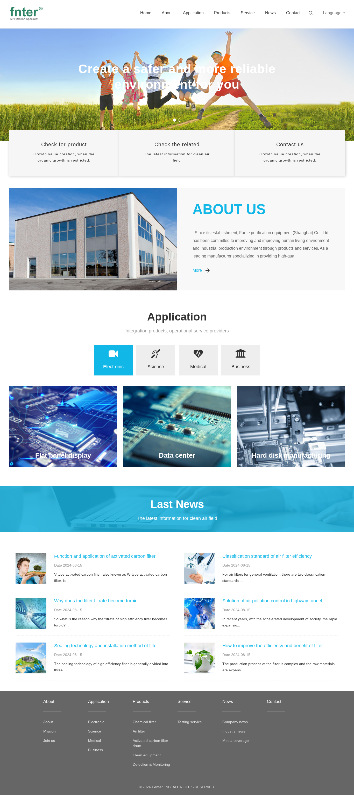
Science (94, 731)
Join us (49, 740)
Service (248, 13)
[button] (174, 120)
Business (95, 750)
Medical (94, 740)
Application (193, 13)
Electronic (96, 722)
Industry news (233, 731)
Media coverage (235, 740)
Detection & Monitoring (151, 764)
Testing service (190, 722)
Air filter (139, 731)
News (270, 13)
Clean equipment (147, 755)
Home (145, 13)
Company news (235, 722)
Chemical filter (144, 722)
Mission (49, 731)
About (167, 13)
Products (222, 13)
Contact (293, 13)
